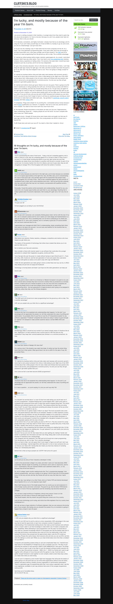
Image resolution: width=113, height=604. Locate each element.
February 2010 (77, 556)
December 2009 (78, 560)
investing (76, 146)
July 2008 (76, 591)
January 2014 (77, 470)
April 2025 (76, 222)
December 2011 (77, 516)
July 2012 (76, 503)
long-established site (57, 59)
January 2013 (77, 492)
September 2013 (78, 477)
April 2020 (76, 331)
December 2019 (78, 339)
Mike (18, 152)
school (75, 165)
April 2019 (76, 353)
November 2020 (78, 318)
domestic (16, 99)
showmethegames (78, 170)
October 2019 (77, 342)
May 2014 (76, 462)
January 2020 (77, 337)
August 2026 (77, 193)
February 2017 (77, 401)
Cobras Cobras (22, 514)
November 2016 (78, 407)
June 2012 (76, 505)
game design (77, 137)
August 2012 (77, 501)
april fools (76, 117)
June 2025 (76, 219)
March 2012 (76, 510)
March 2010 (76, 555)
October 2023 (77, 254)
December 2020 (78, 317)
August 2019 (77, 346)
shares (75, 169)
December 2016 (78, 405)
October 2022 (77, 276)
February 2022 (77, 291)
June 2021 (76, 305)
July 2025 (76, 217)
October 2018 (77, 365)
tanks (75, 174)
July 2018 (76, 370)
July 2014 (76, 459)
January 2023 (77, 270)
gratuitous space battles (80, 141)
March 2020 (77, 333)
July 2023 (76, 259)
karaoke (75, 148)
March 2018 (76, 377)
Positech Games (19, 10)
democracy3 (77, 132)
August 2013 (77, 479)
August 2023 (77, 257)
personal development (79, 154)
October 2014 (77, 453)
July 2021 (76, 304)
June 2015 (76, 438)
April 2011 (76, 531)
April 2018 (76, 376)
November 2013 (78, 473)
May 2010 (76, 551)
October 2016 (77, 409)
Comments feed (78, 185)
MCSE (20, 104)
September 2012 (78, 499)
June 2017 (76, 394)
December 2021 (78, 294)
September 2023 (78, 256)
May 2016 (76, 418)
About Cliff (30, 10)
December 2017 (78, 383)
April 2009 (76, 575)
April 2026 (76, 200)
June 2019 (76, 350)
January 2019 (77, 359)
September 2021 (78, 300)
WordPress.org (77, 187)
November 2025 (78, 210)
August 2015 (77, 435)
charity (75, 124)
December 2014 (78, 449)
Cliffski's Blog (25, 3)
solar (74, 172)
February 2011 (77, 534)
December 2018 (78, 361)
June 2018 (76, 372)
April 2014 (76, 464)
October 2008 (77, 586)
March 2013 (76, 488)
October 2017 (77, 387)
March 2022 (77, 289)
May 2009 (76, 573)
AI (74, 115)
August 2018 (77, 368)
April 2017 (76, 398)
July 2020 (76, 326)
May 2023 (76, 263)
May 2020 (76, 329)
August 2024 (77, 237)
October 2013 (77, 475)
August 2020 (77, 324)
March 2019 (76, 355)
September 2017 (78, 388)
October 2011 (77, 520)
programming (77, 159)
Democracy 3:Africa (79, 126)
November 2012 (78, 496)
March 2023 (77, 267)
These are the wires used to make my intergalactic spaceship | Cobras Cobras (43, 578)
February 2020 (77, 335)
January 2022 (77, 293)
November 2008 (78, 584)
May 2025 (76, 221)
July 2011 (76, 525)
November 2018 (78, 363)
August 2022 (77, 280)
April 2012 (76, 508)
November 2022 (78, 274)
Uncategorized (25, 128)
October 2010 (77, 542)
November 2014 (78, 451)
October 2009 (77, 564)
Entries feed (76, 184)
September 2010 (78, 543)
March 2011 (76, 532)
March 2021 (76, 311)
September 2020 (78, 322)
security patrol (64, 98)
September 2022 (78, 278)
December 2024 (78, 230)
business (75, 121)
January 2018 (77, 381)
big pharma (76, 119)
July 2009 (76, 569)
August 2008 (77, 590)
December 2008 (78, 582)
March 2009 (77, 577)
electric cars (77, 133)
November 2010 (78, 540)
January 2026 (77, 206)
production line (77, 157)
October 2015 (77, 431)
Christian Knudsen (23, 199)
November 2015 (78, 429)
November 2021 (78, 296)
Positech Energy (40, 10)
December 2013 (78, 472)
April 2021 (76, 309)
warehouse (56, 98)
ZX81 (59, 52)
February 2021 (77, 313)
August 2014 (77, 457)
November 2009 (78, 562)
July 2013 (76, 481)
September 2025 (78, 213)
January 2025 (77, 228)
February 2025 (77, 226)
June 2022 (76, 283)
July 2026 (76, 195)
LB (74, 152)
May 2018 (76, 374)
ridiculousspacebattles (80, 163)
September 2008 (78, 588)
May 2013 (76, 484)
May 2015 (76, 440)
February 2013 (77, 490)
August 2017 (77, 390)
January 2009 (77, 580)
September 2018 (78, 366)
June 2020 (76, 328)
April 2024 (76, 243)
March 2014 (76, 466)
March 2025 (77, 224)
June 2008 (76, 593)
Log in (75, 182)
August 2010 (77, 545)
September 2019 (78, 344)
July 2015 (76, 436)
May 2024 (76, 241)
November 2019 (78, 341)
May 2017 (76, 396)
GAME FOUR (77, 139)
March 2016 (76, 422)
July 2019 (76, 348)
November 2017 (78, 385)
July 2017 (76, 392)
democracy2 (77, 130)
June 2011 (76, 527)
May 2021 (76, 307)
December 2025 (78, 208)
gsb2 (74, 145)
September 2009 (78, 566)
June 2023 (76, 261)
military (28, 99)
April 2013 (76, 486)
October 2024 (77, 233)
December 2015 (78, 427)
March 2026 (77, 202)
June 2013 (76, 483)
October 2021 (77, 298)
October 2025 (77, 211)
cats (74, 122)
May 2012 (76, 507)
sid (18, 456)
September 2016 (78, 411)
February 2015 (77, 446)
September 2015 (78, 433)
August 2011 (77, 523)
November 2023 (78, 252)
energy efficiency (78, 135)
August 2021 (77, 302)
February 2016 (77, 424)
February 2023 (77, 269)
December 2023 (78, 250)
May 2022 (76, 285)
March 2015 (76, 444)
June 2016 (76, 416)
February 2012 (77, 512)
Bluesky (50, 10)
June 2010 (76, 549)
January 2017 (77, 403)
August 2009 (77, 567)
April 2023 (76, 265)
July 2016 (76, 414)
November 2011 (78, 518)
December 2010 (78, 538)
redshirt (75, 161)
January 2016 (77, 425)
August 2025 (77, 215)
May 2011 (76, 529)
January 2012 (77, 514)
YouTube (57, 10)
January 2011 (77, 536)
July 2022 (76, 281)
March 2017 (76, 400)
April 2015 (76, 442)
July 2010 (76, 547)
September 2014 (78, 455)
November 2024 (78, 232)
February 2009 (77, 579)
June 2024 (76, 239)
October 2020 (77, 320)
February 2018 (77, 379)
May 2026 (76, 198)
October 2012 (77, 497)
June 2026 (76, 197)
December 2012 (78, 494)
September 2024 (78, 235)
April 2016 (76, 420)
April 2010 (76, 553)
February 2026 (77, 204)
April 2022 (76, 287)
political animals (78, 156)
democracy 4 (77, 128)
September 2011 (78, 521)
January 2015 (77, 448)
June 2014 (76, 460)
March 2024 (77, 245)
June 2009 (76, 571)
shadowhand (77, 167)
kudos (75, 150)
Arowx (19, 234)
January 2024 (77, 248)
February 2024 (77, 246)
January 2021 (77, 315)
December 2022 (78, 272)
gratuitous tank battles (80, 143)
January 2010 (77, 558)
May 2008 (76, 595)
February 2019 (77, 357)
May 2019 (76, 352)
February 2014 (77, 468)
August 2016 (77, 412)
